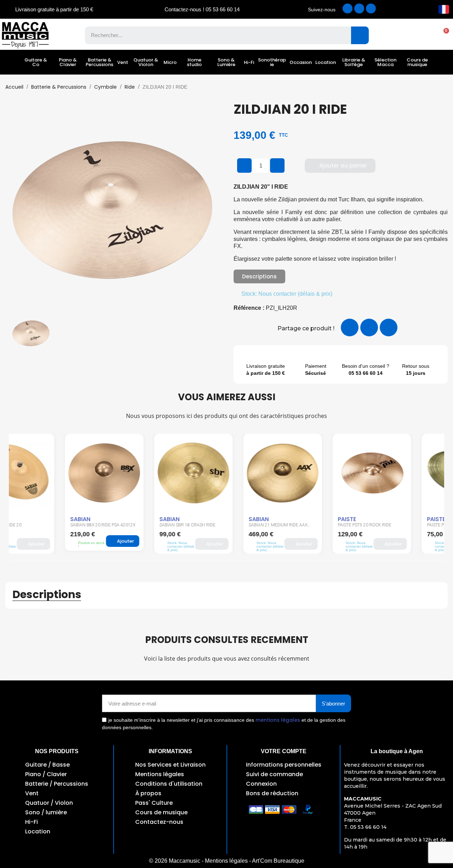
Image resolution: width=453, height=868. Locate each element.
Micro (170, 62)
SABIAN (24, 519)
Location (325, 62)
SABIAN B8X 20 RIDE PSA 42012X (46, 524)
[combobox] (213, 35)
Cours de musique (417, 62)
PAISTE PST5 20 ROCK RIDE (308, 524)
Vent (122, 62)
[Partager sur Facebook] (350, 327)
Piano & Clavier (68, 62)
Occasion (300, 62)
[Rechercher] (360, 35)
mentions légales (278, 720)
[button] (443, 35)
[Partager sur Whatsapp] (388, 327)
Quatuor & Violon (145, 62)
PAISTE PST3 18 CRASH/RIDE (399, 524)
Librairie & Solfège (353, 62)
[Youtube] (371, 8)
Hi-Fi (249, 62)
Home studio (194, 62)
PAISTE (291, 519)
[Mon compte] (418, 35)
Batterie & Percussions (99, 62)
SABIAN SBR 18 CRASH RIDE (131, 524)
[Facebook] (347, 8)
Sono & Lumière (226, 62)
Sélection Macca (385, 62)
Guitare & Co (35, 62)
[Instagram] (359, 8)
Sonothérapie (272, 62)
